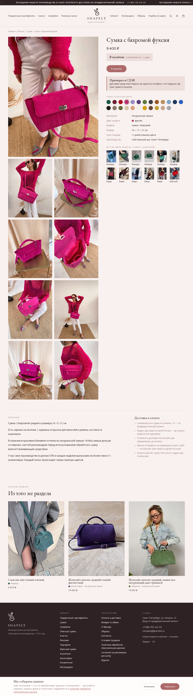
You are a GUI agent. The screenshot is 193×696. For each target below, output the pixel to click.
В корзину (116, 69)
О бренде (106, 627)
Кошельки (65, 654)
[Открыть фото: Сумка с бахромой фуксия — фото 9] (76, 370)
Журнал (105, 660)
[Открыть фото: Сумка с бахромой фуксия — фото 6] (30, 309)
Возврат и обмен (110, 622)
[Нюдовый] (163, 108)
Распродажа (128, 16)
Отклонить (149, 686)
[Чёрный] (108, 108)
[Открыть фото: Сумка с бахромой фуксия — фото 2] (30, 188)
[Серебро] (169, 108)
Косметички (66, 662)
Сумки (41, 16)
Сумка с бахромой (141, 125)
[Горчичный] (157, 108)
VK (153, 642)
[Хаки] (121, 108)
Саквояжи (53, 16)
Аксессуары (66, 658)
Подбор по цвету (157, 16)
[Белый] (139, 108)
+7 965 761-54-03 (152, 627)
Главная (11, 31)
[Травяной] (145, 102)
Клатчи (64, 636)
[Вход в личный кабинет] (177, 15)
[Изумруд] (108, 102)
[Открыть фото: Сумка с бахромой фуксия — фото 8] (30, 370)
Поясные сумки (69, 16)
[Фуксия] (127, 102)
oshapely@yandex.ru (153, 630)
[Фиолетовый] (139, 102)
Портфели (65, 645)
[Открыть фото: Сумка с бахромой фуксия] (53, 97)
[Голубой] (169, 102)
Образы (141, 16)
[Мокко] (151, 108)
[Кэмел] (163, 102)
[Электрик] (181, 102)
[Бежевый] (127, 108)
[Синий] (175, 102)
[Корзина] (183, 15)
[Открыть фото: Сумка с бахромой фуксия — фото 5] (76, 249)
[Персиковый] (133, 108)
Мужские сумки (68, 649)
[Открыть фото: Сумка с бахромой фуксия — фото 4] (30, 249)
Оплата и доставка (111, 618)
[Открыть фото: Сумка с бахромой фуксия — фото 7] (76, 309)
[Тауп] (114, 108)
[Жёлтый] (145, 108)
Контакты (106, 636)
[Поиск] (170, 15)
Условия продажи (110, 640)
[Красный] (121, 102)
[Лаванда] (133, 102)
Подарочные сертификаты (21, 16)
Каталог (114, 16)
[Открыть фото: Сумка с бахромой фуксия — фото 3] (76, 188)
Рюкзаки (64, 640)
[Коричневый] (157, 102)
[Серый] (151, 102)
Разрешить (170, 686)
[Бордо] (114, 102)
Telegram (146, 642)
